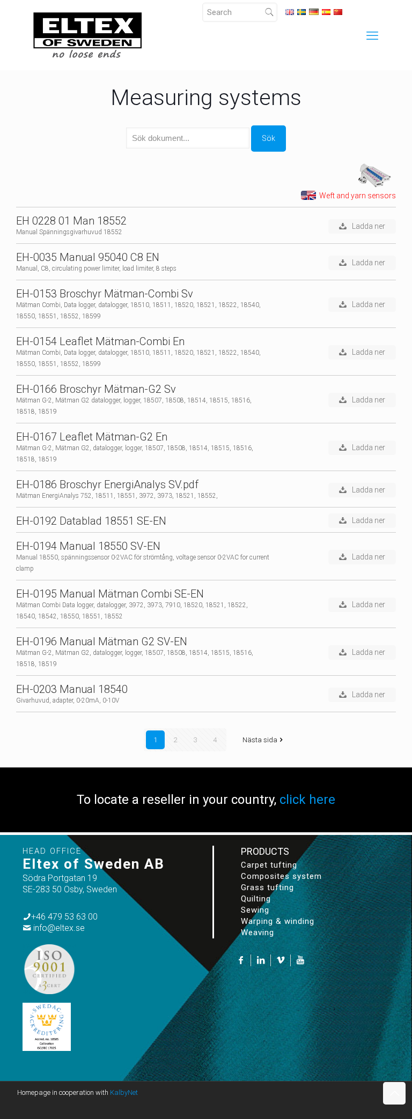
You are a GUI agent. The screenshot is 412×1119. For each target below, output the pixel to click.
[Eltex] (87, 35)
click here (307, 799)
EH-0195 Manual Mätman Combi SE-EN (110, 594)
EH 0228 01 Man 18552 (71, 221)
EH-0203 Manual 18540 (72, 689)
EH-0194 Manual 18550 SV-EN (88, 546)
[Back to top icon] (394, 1093)
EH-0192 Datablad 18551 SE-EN (91, 521)
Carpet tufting (269, 865)
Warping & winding (277, 921)
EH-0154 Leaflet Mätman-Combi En (100, 341)
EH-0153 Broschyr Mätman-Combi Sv (104, 294)
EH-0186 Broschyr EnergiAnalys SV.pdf (107, 484)
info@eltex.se (59, 928)
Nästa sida (259, 740)
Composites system (281, 876)
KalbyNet (124, 1092)
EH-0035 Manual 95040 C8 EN (87, 257)
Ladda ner (368, 226)
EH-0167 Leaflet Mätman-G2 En (91, 437)
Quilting (256, 899)
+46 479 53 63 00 (64, 917)
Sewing (255, 910)
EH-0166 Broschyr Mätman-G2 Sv (96, 389)
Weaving (257, 932)
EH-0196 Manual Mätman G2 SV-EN (101, 641)
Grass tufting (267, 887)
